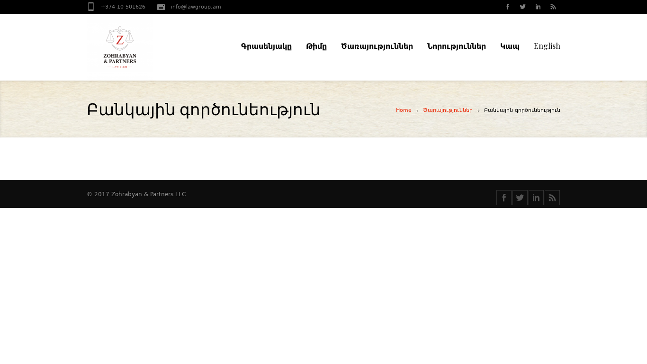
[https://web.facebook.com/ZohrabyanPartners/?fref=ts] (504, 197)
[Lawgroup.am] (139, 47)
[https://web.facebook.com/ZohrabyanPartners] (507, 7)
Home (404, 110)
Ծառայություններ (448, 110)
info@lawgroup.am (196, 7)
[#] (522, 7)
